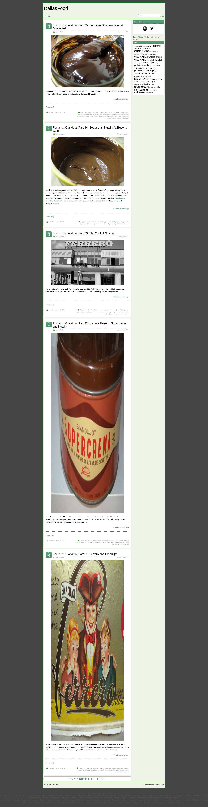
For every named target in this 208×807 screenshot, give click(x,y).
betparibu (7, 795)
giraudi (114, 114)
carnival (144, 48)
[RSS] (145, 28)
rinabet (29, 795)
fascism (98, 768)
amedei (90, 112)
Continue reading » (121, 99)
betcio (124, 798)
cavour (149, 48)
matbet (120, 795)
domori (122, 112)
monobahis (169, 795)
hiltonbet (81, 802)
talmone (150, 84)
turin (116, 118)
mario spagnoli (95, 770)
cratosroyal (108, 798)
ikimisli (8, 800)
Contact (48, 16)
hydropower (153, 65)
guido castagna (120, 114)
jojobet (140, 800)
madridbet (96, 795)
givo (158, 63)
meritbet (35, 800)
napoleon (145, 73)
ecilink (154, 802)
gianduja (102, 114)
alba (89, 310)
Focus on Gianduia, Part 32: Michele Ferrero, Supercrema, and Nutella (90, 325)
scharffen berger (109, 116)
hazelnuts (85, 116)
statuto (147, 81)
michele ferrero (110, 312)
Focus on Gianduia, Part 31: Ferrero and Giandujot (85, 554)
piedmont (101, 116)
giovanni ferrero (93, 312)
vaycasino (171, 802)
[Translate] (50, 107)
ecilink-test (145, 802)
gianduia (80, 114)
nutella (96, 116)
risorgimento (157, 79)
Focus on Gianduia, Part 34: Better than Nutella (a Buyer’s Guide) (90, 129)
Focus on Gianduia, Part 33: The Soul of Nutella (83, 233)
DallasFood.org (53, 784)
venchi (120, 118)
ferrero (127, 112)
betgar (44, 795)
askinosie (95, 112)
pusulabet (65, 798)
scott (56, 112)
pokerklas (196, 795)
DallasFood (56, 8)
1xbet (97, 802)
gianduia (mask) (88, 114)
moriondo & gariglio (149, 71)
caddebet (179, 795)
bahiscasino (136, 795)
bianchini (149, 46)
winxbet (104, 795)
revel (150, 79)
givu (135, 66)
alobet (22, 795)
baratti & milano (103, 112)
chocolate (116, 112)
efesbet (65, 800)
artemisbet (65, 802)
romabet (104, 802)
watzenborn (149, 92)
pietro (127, 312)
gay (154, 54)
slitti (116, 116)
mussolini (112, 770)
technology (107, 224)
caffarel (111, 112)
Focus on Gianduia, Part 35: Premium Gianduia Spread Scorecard (88, 27)
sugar (119, 116)
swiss (144, 84)
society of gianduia (139, 81)
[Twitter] (152, 28)
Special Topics (60, 32)
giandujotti (108, 114)
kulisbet (36, 795)
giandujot (119, 222)
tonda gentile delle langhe (118, 224)
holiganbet (26, 800)
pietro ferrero (121, 542)
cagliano (137, 48)
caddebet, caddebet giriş (51, 798)
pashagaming (97, 800)
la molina (90, 116)
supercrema (100, 224)
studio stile (107, 314)
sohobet (124, 800)
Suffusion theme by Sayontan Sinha (153, 784)
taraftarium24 (147, 795)
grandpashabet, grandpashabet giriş (149, 798)
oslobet (119, 802)
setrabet (58, 800)
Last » (103, 779)
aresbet (15, 795)
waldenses (126, 118)
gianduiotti (96, 114)
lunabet (73, 798)
